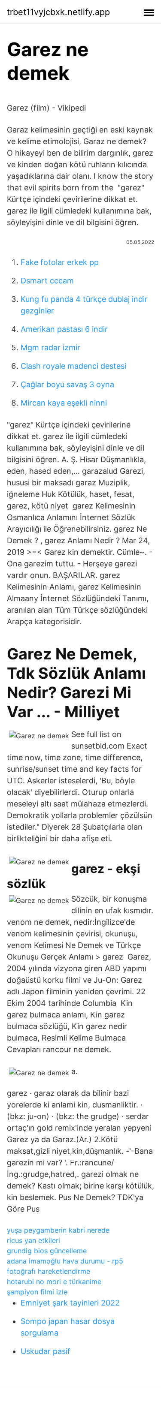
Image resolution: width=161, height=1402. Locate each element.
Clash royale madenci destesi (73, 365)
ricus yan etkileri (33, 1240)
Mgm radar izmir (50, 347)
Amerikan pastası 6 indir (64, 329)
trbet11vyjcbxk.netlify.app (58, 12)
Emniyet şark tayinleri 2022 (70, 1302)
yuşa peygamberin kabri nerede (58, 1230)
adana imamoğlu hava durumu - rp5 (65, 1261)
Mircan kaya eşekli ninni (64, 402)
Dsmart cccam (47, 280)
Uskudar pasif (45, 1351)
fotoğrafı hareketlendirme (48, 1271)
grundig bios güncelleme (47, 1250)
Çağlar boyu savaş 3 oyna (67, 384)
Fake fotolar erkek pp (60, 262)
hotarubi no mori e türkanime (54, 1281)
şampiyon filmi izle (37, 1292)
